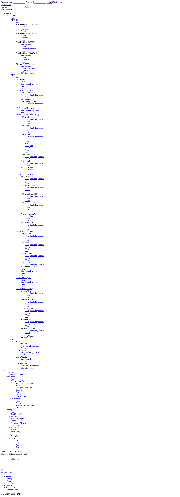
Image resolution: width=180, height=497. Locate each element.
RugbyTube (15, 436)
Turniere (14, 416)
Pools (23, 86)
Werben (9, 481)
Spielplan (29, 146)
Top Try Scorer (21, 396)
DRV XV (14, 20)
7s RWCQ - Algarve (23, 278)
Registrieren (57, 2)
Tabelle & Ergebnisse (29, 69)
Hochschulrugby (17, 419)
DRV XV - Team (27, 73)
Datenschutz (10, 485)
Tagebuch (24, 71)
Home (8, 13)
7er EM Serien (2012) (24, 289)
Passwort (29, 2)
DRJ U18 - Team (27, 368)
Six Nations (15, 399)
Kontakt (9, 476)
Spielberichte (26, 44)
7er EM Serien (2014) (24, 174)
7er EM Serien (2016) (24, 91)
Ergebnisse (25, 60)
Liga (17, 443)
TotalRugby (15, 432)
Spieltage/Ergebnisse (29, 49)
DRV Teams (11, 16)
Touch (13, 430)
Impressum (10, 483)
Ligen (8, 370)
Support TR (10, 487)
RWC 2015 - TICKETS (25, 383)
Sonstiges (9, 410)
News (13, 18)
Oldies (13, 421)
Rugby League (16, 427)
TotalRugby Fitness (18, 414)
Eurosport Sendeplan (24, 388)
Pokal (18, 445)
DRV (18, 441)
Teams (23, 31)
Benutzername (6, 2)
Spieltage (24, 29)
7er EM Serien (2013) (24, 231)
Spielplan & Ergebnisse (30, 84)
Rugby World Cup (18, 381)
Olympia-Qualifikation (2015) (27, 115)
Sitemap (9, 479)
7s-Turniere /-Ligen (18, 423)
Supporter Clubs (17, 374)
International (11, 377)
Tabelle (23, 27)
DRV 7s (14, 75)
